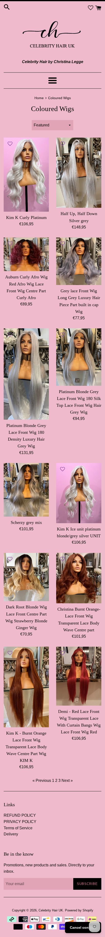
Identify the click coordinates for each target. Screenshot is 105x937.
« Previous (41, 780)
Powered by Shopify (79, 910)
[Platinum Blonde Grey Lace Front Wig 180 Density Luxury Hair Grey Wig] (26, 374)
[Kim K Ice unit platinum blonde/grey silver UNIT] (78, 493)
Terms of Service (18, 828)
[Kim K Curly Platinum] (26, 175)
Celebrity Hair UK (51, 910)
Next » (67, 780)
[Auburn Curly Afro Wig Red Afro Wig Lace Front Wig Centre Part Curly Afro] (26, 254)
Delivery (11, 834)
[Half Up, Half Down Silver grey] (78, 173)
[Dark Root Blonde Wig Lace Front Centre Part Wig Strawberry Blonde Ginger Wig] (26, 577)
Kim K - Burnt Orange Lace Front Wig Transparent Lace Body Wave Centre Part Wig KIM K (26, 747)
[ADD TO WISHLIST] (10, 144)
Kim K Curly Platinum (26, 217)
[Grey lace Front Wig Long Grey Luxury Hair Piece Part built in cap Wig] (78, 261)
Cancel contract (83, 927)
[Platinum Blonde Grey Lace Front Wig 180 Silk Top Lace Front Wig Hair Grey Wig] (78, 357)
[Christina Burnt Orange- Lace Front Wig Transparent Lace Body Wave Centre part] (78, 578)
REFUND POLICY (20, 815)
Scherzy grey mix (26, 522)
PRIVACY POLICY (20, 822)
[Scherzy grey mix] (26, 490)
